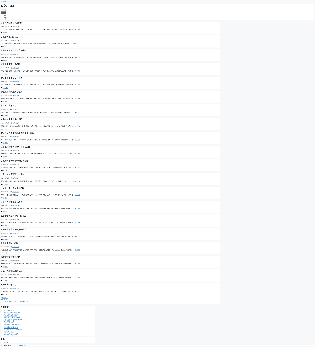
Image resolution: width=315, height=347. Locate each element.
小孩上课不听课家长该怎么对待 (14, 161)
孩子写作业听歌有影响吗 (11, 23)
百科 (5, 17)
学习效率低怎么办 (9, 310)
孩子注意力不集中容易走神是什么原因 (17, 133)
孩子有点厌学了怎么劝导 (11, 202)
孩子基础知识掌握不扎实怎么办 (13, 329)
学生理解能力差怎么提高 (11, 92)
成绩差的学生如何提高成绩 (12, 312)
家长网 (6, 342)
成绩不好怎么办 (8, 322)
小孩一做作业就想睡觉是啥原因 (13, 319)
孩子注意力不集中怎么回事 (12, 314)
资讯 (5, 15)
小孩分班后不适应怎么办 (11, 271)
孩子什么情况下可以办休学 (12, 174)
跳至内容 (3, 1)
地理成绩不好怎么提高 (10, 335)
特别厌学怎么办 (8, 331)
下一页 (27, 301)
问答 (5, 19)
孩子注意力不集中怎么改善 (12, 317)
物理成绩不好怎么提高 (10, 316)
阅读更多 (77, 29)
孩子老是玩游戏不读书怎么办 (13, 216)
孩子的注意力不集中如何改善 (13, 229)
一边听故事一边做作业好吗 (12, 188)
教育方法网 (7, 5)
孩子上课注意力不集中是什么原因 (15, 147)
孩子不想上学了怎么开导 (11, 78)
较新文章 (5, 299)
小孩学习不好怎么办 (9, 37)
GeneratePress (22, 345)
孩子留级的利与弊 (9, 321)
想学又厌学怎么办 (9, 326)
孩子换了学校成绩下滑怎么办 (13, 50)
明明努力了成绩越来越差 (11, 328)
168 (21, 301)
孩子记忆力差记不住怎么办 (12, 333)
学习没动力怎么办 (8, 105)
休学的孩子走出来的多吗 (11, 119)
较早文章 (5, 298)
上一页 (3, 301)
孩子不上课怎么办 (8, 284)
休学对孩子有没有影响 (10, 257)
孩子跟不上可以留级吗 (10, 64)
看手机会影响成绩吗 (9, 243)
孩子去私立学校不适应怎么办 (12, 324)
